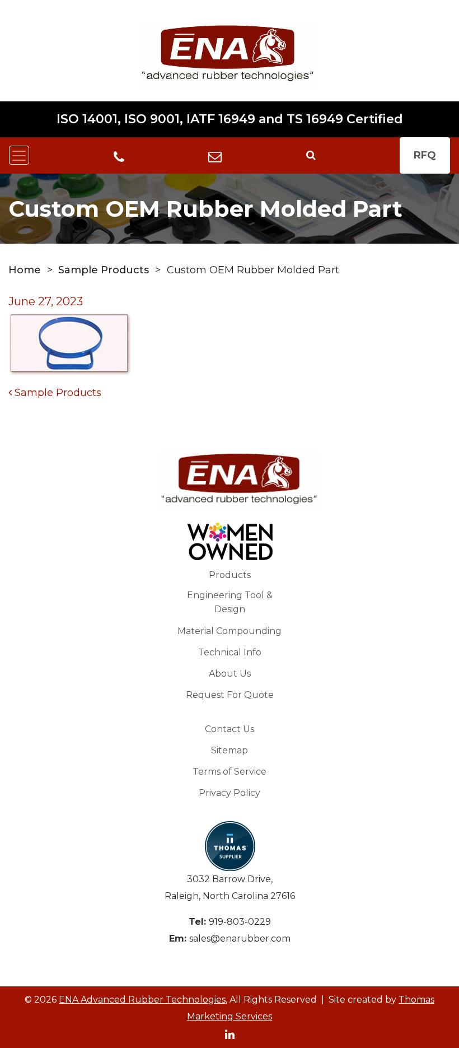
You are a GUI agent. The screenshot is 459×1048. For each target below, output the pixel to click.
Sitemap (229, 750)
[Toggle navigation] (19, 155)
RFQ (425, 155)
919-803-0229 (240, 921)
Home (24, 270)
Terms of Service (229, 771)
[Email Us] (215, 155)
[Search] (311, 155)
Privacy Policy (229, 793)
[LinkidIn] (230, 1033)
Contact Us (229, 729)
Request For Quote (230, 695)
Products (230, 575)
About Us (230, 673)
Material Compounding (229, 631)
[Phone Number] (119, 156)
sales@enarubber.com (240, 938)
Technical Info (229, 652)
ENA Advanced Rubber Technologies (142, 999)
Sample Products (103, 270)
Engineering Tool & (230, 602)
